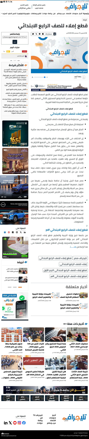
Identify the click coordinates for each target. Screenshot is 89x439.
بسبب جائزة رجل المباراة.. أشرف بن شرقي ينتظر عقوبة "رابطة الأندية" (15, 70)
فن (54, 13)
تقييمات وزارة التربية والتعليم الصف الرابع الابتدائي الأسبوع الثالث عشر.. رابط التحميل (69, 306)
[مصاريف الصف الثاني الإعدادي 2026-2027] (23, 271)
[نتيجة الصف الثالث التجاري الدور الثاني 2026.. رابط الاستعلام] (77, 362)
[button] (20, 287)
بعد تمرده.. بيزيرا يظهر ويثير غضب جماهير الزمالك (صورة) (15, 112)
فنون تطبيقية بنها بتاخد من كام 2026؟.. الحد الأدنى (13, 346)
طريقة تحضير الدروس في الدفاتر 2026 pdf (34, 373)
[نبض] (5, 232)
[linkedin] (25, 232)
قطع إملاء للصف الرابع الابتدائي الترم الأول (65, 270)
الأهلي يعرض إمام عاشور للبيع (16, 89)
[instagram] (17, 232)
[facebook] (13, 232)
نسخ (15, 42)
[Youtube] (9, 232)
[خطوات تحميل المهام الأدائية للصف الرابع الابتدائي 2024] (83, 295)
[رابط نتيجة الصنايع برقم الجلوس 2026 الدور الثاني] (23, 280)
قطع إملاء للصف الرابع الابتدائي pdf (69, 276)
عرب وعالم (61, 13)
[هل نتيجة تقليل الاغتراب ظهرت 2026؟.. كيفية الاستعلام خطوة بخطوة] (55, 362)
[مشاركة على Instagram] (19, 423)
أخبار (80, 13)
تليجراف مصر (80, 258)
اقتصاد (68, 13)
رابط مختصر (15, 34)
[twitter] (21, 232)
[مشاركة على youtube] (1, 2)
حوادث (44, 13)
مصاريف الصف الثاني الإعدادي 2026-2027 (12, 270)
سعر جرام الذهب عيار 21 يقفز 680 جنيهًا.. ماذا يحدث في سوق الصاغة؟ (14, 106)
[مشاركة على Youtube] (15, 423)
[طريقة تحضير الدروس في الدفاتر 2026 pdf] (33, 362)
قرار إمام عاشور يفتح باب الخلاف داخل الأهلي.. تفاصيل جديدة (15, 94)
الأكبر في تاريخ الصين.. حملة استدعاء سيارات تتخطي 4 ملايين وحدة (14, 100)
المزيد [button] (4, 13)
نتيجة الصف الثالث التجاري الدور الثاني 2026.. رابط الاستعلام (79, 374)
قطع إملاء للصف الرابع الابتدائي (55, 258)
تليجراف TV (38, 415)
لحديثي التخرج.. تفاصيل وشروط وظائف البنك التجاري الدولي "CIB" (15, 84)
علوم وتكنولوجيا (23, 13)
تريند (85, 19)
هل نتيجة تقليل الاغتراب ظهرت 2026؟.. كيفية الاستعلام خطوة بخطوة (56, 374)
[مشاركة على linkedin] (11, 1)
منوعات (75, 13)
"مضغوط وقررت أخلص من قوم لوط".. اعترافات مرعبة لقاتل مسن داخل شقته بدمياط (14, 77)
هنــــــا (73, 247)
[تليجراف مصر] (76, 7)
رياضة (50, 13)
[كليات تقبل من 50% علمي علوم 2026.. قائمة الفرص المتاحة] (33, 334)
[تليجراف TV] (56, 12)
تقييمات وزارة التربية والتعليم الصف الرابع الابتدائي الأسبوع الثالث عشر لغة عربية (41, 295)
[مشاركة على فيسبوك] (4, 1)
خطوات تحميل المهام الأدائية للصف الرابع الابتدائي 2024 (69, 295)
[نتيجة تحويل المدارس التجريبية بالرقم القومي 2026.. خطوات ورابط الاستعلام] (11, 362)
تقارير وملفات (36, 13)
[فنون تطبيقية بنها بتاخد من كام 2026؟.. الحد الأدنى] (11, 334)
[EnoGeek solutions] (8, 434)
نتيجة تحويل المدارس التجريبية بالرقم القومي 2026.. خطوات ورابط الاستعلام (12, 374)
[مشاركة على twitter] (9, 1)
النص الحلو (12, 13)
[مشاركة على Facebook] (24, 423)
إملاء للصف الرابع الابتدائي (73, 264)
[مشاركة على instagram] (6, 1)
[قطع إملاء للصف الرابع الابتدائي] (39, 34)
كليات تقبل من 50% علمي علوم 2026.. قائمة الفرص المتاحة (34, 346)
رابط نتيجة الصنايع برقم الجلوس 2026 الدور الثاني (11, 278)
